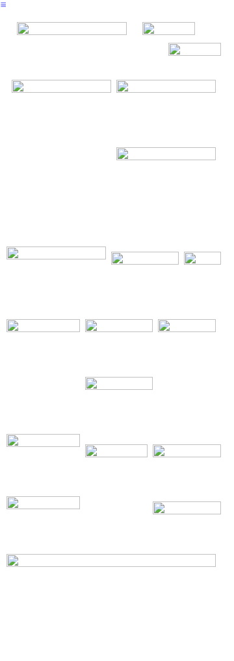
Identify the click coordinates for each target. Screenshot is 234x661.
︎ (3, 4)
